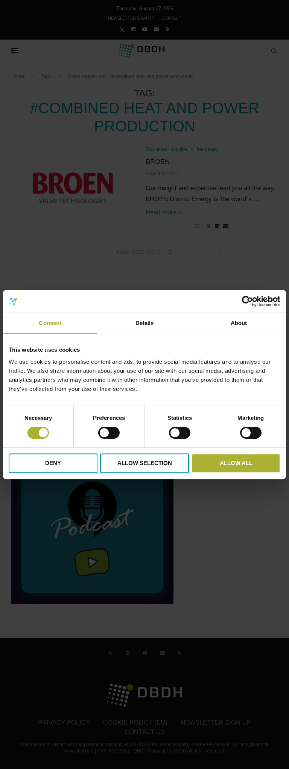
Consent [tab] (50, 323)
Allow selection (144, 463)
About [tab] (239, 323)
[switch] (109, 433)
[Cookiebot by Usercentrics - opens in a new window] (247, 301)
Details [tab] (144, 323)
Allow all (236, 463)
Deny (53, 463)
